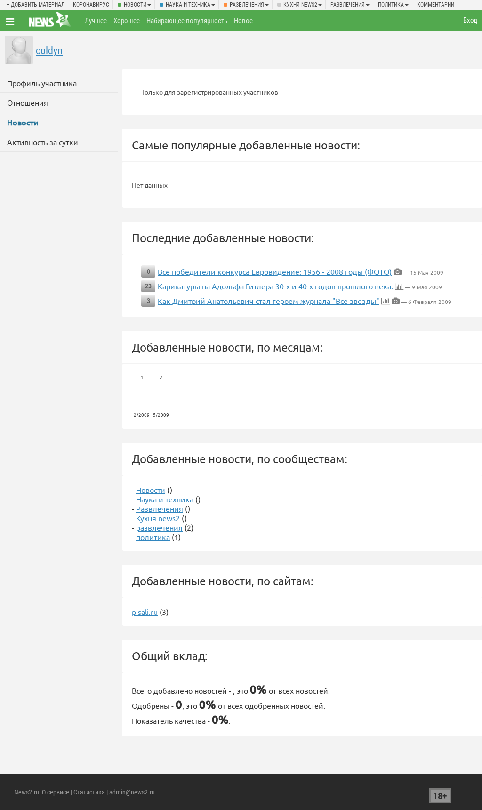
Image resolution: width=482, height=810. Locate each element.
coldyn (49, 51)
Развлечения (247, 4)
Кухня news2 (300, 4)
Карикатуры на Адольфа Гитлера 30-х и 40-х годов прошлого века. (275, 286)
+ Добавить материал (35, 4)
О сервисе (55, 792)
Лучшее (96, 20)
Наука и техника (188, 4)
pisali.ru (145, 611)
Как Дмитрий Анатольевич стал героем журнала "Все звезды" (268, 300)
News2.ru (26, 792)
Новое (243, 20)
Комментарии (435, 4)
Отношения (27, 102)
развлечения (347, 4)
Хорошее (126, 20)
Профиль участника (42, 83)
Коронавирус (91, 4)
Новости (135, 4)
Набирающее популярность (186, 20)
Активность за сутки (42, 142)
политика (391, 4)
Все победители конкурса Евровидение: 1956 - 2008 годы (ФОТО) (275, 271)
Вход (470, 20)
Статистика (89, 792)
